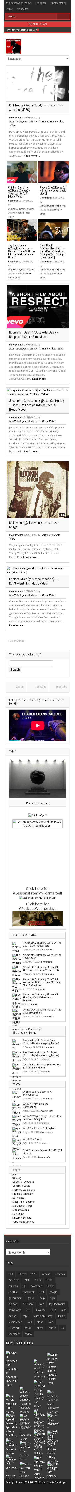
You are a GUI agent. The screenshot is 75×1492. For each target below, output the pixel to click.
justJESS (45, 535)
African (46, 1274)
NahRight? (18, 1213)
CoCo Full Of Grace (23, 1181)
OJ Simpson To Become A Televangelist (37, 1093)
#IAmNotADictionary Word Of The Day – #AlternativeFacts (42, 944)
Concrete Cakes (21, 1185)
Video (12, 125)
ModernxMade (20, 1209)
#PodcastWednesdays (18, 3)
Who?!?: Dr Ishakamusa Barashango (36, 1105)
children (13, 1286)
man (63, 1310)
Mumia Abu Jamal (43, 1316)
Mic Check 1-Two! (22, 1205)
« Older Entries (15, 640)
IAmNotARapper (58, 1482)
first (42, 1292)
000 (11, 1274)
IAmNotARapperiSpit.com (23, 121)
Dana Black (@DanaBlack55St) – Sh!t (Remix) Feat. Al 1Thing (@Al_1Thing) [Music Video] (52, 251)
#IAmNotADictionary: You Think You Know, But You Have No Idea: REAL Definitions (42, 982)
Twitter (39, 9)
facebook (29, 1292)
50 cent (22, 1274)
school (28, 1328)
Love (53, 1310)
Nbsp (40, 1322)
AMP (27, 1280)
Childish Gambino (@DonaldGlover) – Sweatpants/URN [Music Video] (19, 192)
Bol (14, 1177)
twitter (52, 1328)
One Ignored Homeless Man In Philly (26, 29)
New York (14, 1328)
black (38, 1280)
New (50, 1322)
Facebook (33, 9)
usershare (14, 1334)
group (31, 1298)
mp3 (25, 1316)
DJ (24, 1286)
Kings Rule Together (23, 1201)
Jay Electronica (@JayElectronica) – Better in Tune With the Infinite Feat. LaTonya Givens (21, 251)
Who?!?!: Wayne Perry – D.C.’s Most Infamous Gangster (42, 1117)
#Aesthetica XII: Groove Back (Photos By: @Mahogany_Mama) (41, 1041)
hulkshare (28, 1304)
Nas (29, 1322)
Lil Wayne (40, 1310)
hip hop (13, 1304)
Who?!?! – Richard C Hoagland (39, 1128)
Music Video (56, 121)
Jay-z (41, 1304)
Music (45, 121)
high (52, 1298)
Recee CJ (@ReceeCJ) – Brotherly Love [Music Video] (53, 190)
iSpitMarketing (58, 3)
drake (50, 1286)
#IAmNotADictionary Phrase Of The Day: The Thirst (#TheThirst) (41, 968)
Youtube (59, 9)
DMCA (9, 9)
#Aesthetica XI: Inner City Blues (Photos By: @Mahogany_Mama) (41, 1054)
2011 (34, 1274)
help (42, 1298)
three (40, 1328)
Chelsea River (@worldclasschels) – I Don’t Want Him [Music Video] (34, 581)
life (28, 1310)
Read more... (32, 155)
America (60, 1274)
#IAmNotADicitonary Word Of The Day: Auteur (42, 956)
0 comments (16, 117)
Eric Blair (13, 1292)
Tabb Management (23, 1221)
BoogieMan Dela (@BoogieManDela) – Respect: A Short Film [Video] (34, 334)
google (53, 1292)
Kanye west (15, 1310)
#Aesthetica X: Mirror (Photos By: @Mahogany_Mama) (41, 1066)
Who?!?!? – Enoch (32, 1139)
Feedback (40, 3)
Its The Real (18, 1197)
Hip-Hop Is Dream (22, 1193)
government (15, 1298)
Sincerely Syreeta (21, 1217)
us (62, 1328)
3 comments (47, 1016)
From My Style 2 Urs (23, 1189)
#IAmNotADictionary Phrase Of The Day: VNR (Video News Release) (40, 997)
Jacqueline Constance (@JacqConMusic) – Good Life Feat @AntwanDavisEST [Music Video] (36, 405)
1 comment (46, 962)
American (14, 1280)
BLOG (49, 1280)
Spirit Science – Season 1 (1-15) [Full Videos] (42, 1152)
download (36, 1286)
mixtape (13, 1316)
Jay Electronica (57, 1304)
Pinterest (46, 9)
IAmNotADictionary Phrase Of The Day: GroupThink (42, 1011)
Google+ (52, 9)
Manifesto (22, 9)
